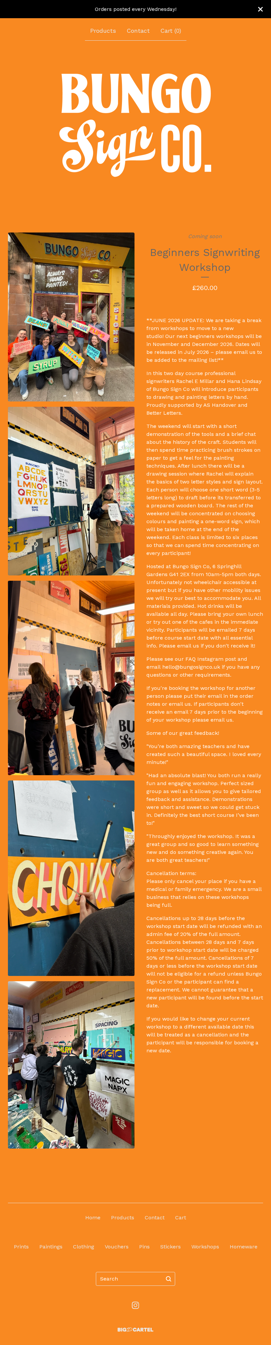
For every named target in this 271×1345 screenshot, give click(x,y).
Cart (180, 1217)
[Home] (135, 125)
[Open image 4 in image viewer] (71, 878)
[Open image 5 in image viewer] (71, 1065)
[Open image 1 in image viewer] (71, 316)
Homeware (243, 1246)
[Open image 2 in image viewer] (71, 491)
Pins (144, 1246)
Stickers (170, 1246)
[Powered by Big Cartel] (135, 1329)
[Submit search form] (169, 1279)
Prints (21, 1246)
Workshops (205, 1246)
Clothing (83, 1246)
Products (103, 30)
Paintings (50, 1246)
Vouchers (117, 1246)
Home (92, 1217)
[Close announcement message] (260, 9)
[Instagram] (135, 1305)
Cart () (170, 30)
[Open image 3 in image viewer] (71, 678)
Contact (138, 30)
